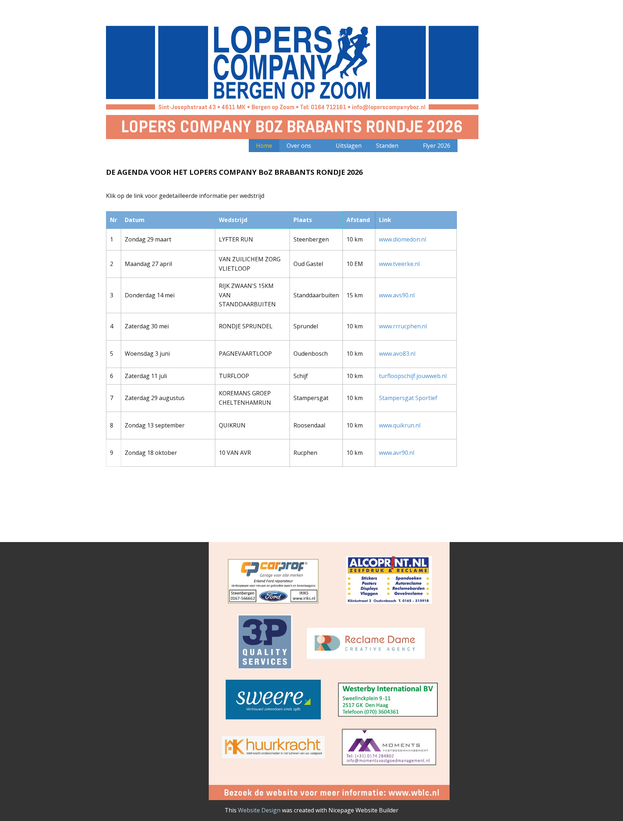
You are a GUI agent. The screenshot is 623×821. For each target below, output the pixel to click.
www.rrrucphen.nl (403, 326)
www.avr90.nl (396, 453)
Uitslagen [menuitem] (349, 146)
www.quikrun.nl (399, 425)
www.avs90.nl (397, 295)
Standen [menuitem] (387, 146)
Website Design (259, 810)
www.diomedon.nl (402, 239)
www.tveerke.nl (399, 264)
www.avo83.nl (397, 354)
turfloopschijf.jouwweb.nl (413, 376)
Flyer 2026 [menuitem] (436, 146)
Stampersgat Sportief (408, 398)
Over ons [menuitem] (299, 146)
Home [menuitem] (264, 146)
